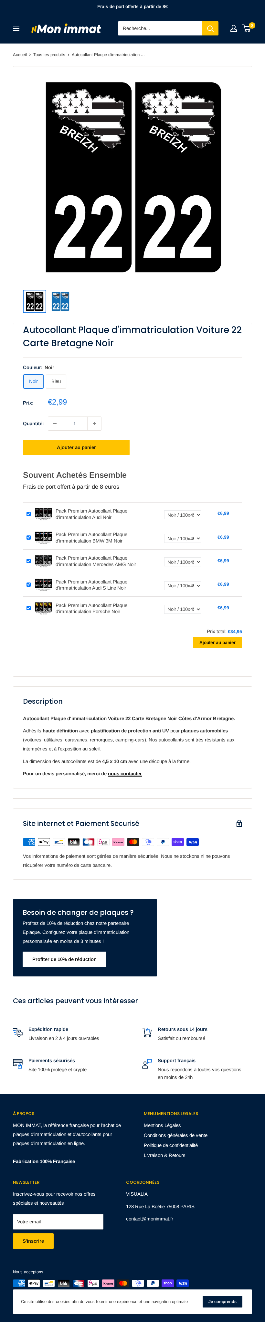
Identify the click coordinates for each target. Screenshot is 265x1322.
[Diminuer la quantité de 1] (55, 423)
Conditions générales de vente (175, 1135)
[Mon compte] (233, 28)
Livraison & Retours (165, 1155)
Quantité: (33, 423)
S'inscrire (33, 1241)
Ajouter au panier (76, 447)
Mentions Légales (162, 1125)
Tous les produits (49, 54)
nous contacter (125, 773)
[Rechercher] (210, 28)
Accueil (20, 54)
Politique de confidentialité (171, 1145)
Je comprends (222, 1301)
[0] (247, 28)
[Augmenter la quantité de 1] (94, 423)
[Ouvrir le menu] (16, 28)
